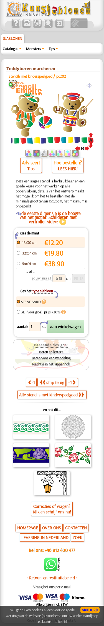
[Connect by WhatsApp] (52, 569)
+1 (70, 382)
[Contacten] (26, 26)
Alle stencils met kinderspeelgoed (48, 394)
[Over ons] (15, 26)
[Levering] (37, 26)
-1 (33, 382)
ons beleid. (60, 621)
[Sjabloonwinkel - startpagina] (49, 15)
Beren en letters (51, 351)
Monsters (33, 48)
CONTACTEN (76, 527)
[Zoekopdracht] (48, 26)
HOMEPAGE (27, 527)
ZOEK (77, 537)
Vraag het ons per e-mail (51, 586)
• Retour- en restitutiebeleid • (52, 577)
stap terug (55, 382)
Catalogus (10, 48)
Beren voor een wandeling (51, 357)
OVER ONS (51, 527)
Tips (52, 48)
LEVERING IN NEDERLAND (45, 537)
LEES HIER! (68, 168)
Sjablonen (12, 38)
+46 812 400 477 (60, 550)
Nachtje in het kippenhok (51, 364)
